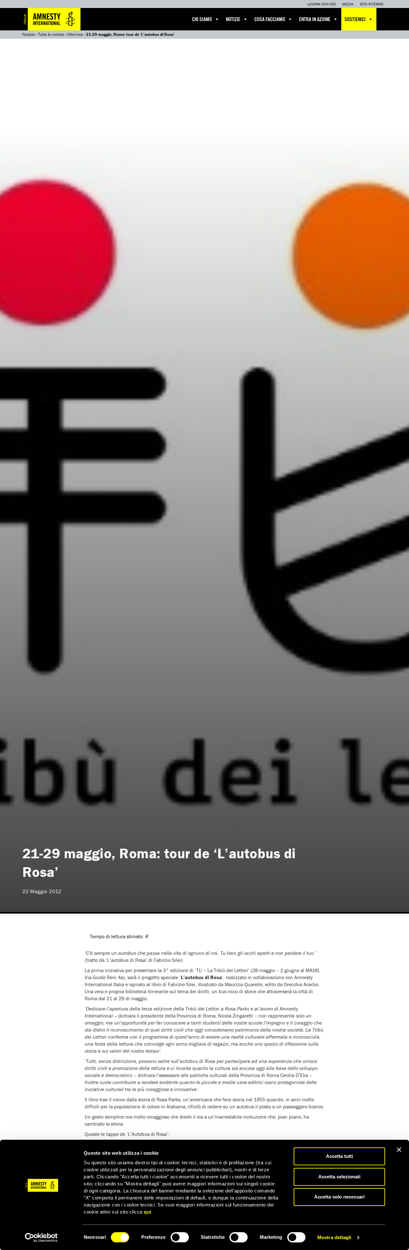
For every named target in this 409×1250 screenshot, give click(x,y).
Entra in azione (314, 19)
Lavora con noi (321, 4)
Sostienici (355, 19)
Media (347, 4)
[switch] (180, 1237)
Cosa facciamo (269, 19)
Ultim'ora (75, 34)
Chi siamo (202, 19)
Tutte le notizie (51, 34)
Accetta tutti (339, 1156)
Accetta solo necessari (339, 1196)
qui (147, 1212)
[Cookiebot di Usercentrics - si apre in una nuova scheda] (41, 1237)
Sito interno (371, 4)
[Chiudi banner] (399, 1149)
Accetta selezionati (339, 1176)
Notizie (233, 19)
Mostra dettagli (334, 1237)
